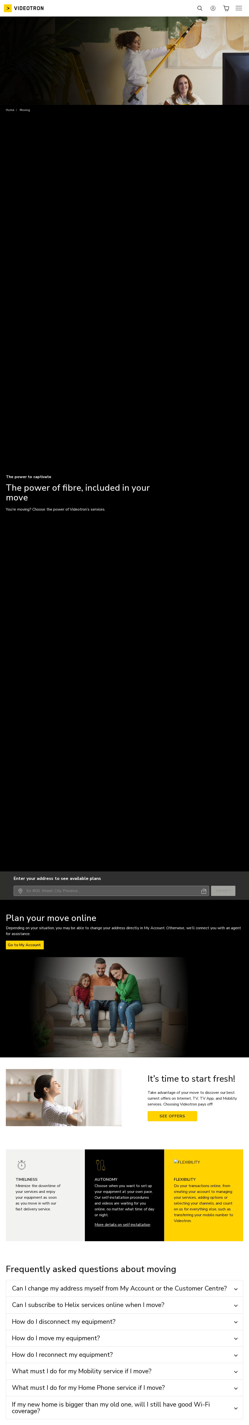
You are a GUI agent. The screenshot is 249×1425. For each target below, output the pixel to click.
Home (10, 110)
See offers (172, 1116)
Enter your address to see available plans (57, 878)
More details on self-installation (122, 1224)
